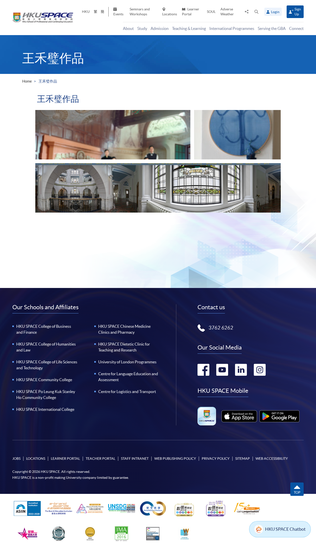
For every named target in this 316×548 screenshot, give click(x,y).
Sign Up (298, 11)
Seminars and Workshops (140, 11)
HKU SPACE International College (45, 409)
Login (275, 12)
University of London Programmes (127, 362)
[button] (256, 11)
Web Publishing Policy (175, 458)
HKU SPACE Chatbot (285, 529)
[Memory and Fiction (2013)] (112, 134)
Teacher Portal (100, 458)
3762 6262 (221, 327)
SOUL (211, 12)
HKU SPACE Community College (44, 379)
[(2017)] (158, 188)
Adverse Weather (227, 11)
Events (118, 14)
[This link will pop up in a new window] (239, 416)
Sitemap (242, 458)
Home (27, 81)
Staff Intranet (135, 458)
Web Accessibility (272, 458)
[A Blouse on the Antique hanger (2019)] (237, 134)
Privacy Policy (216, 458)
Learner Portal (190, 11)
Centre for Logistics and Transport (127, 391)
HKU (86, 12)
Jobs (16, 458)
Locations (169, 14)
